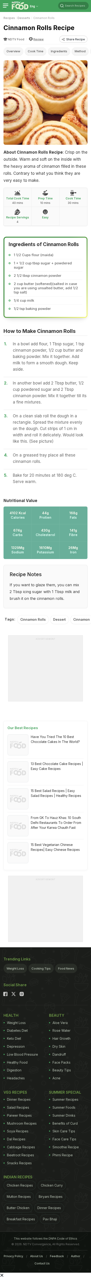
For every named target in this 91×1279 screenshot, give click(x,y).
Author (75, 1256)
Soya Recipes (17, 1131)
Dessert (59, 619)
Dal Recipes (16, 1139)
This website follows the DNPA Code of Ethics (45, 1238)
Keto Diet (14, 1038)
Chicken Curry (52, 1185)
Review (38, 39)
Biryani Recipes (51, 1197)
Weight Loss (15, 968)
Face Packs (61, 1062)
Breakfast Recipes (21, 1219)
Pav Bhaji (50, 1219)
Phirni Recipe (62, 1155)
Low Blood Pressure (22, 1054)
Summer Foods (63, 1107)
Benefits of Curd (65, 1123)
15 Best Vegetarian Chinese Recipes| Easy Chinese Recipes (55, 847)
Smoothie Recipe (65, 1147)
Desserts (24, 18)
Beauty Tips (61, 1070)
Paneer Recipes (19, 1115)
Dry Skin (58, 1046)
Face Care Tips (64, 1139)
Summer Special (65, 1092)
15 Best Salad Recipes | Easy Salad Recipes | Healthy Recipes (56, 793)
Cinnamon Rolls (33, 619)
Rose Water (61, 1030)
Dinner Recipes (19, 1099)
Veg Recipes (15, 1092)
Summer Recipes (65, 1099)
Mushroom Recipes (22, 1123)
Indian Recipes (18, 1177)
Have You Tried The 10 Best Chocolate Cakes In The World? (55, 739)
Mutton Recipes (19, 1197)
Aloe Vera (60, 1023)
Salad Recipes (18, 1107)
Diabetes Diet (17, 1030)
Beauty (56, 1015)
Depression (16, 1046)
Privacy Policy (13, 1256)
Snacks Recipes (19, 1163)
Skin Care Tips (63, 1131)
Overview (13, 51)
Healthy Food (17, 1062)
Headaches (16, 1078)
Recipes (9, 18)
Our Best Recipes (22, 728)
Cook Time (35, 51)
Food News (66, 968)
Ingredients (59, 51)
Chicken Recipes (20, 1185)
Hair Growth (61, 1038)
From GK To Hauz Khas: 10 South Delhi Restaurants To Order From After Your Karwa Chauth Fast (56, 823)
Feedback (57, 1256)
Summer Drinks (63, 1115)
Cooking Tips (41, 968)
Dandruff (59, 1054)
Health (11, 1015)
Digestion (14, 1070)
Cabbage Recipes (21, 1147)
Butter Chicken (18, 1208)
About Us (36, 1256)
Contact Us (42, 1263)
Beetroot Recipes (20, 1155)
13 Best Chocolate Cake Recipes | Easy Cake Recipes (57, 766)
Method (80, 51)
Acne (56, 1078)
